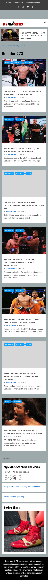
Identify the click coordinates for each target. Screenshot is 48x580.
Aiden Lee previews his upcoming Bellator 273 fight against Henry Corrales (21, 376)
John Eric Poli (11, 212)
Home (8, 2)
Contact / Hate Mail (33, 2)
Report (9, 437)
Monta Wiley (10, 269)
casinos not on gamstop (14, 497)
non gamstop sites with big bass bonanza (22, 486)
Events (7, 62)
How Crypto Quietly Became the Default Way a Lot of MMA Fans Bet (32, 35)
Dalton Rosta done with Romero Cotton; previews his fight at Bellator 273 (24, 205)
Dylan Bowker (11, 98)
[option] (24, 35)
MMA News (18, 2)
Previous (5, 459)
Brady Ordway (11, 326)
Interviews (17, 62)
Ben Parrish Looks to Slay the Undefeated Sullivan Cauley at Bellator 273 (19, 262)
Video (29, 173)
